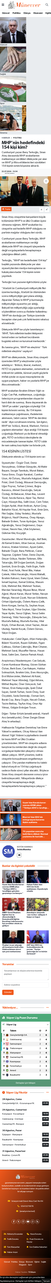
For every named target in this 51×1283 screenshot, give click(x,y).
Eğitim (37, 1262)
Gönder (8, 992)
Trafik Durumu (13, 1239)
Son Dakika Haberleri (38, 1247)
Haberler (6, 138)
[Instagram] (23, 1222)
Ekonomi (37, 13)
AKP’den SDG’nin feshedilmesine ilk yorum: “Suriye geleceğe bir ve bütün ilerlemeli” (37, 949)
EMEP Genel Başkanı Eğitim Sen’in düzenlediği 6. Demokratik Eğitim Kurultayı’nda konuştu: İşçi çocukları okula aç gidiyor (13, 919)
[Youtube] (28, 1222)
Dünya (27, 13)
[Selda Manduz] (8, 851)
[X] (18, 1222)
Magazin (22, 1265)
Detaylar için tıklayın (25, 1083)
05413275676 (27, 1206)
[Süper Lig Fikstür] (47, 1092)
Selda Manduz (24, 849)
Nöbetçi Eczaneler (15, 1234)
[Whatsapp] (32, 1222)
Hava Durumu (35, 1234)
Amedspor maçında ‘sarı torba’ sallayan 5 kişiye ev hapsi (37, 915)
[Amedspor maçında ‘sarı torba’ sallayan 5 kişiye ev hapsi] (38, 904)
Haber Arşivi (12, 1252)
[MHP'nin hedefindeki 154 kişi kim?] (25, 191)
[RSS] (37, 1222)
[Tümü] (47, 1008)
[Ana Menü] (3, 5)
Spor (30, 1265)
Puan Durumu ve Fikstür (35, 1240)
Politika (16, 13)
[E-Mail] (19, 855)
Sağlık (43, 1262)
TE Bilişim (32, 1272)
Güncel (5, 13)
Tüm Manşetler (13, 1247)
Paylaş (7, 209)
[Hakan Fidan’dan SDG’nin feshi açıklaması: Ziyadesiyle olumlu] (38, 876)
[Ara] (46, 5)
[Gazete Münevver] (24, 5)
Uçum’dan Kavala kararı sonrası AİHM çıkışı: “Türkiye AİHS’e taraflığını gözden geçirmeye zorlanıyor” (13, 889)
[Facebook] (14, 1222)
